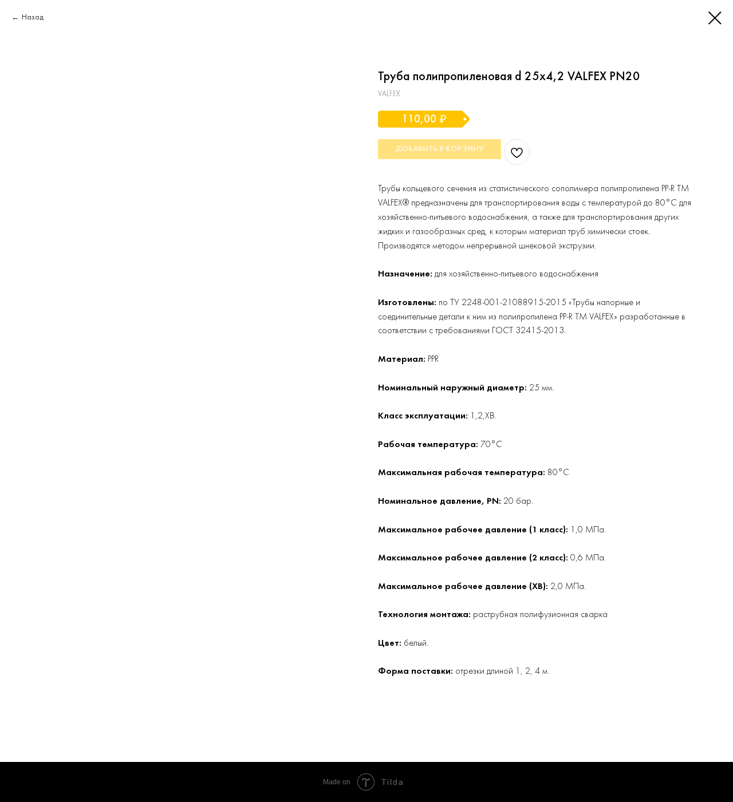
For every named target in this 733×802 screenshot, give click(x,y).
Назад (33, 17)
